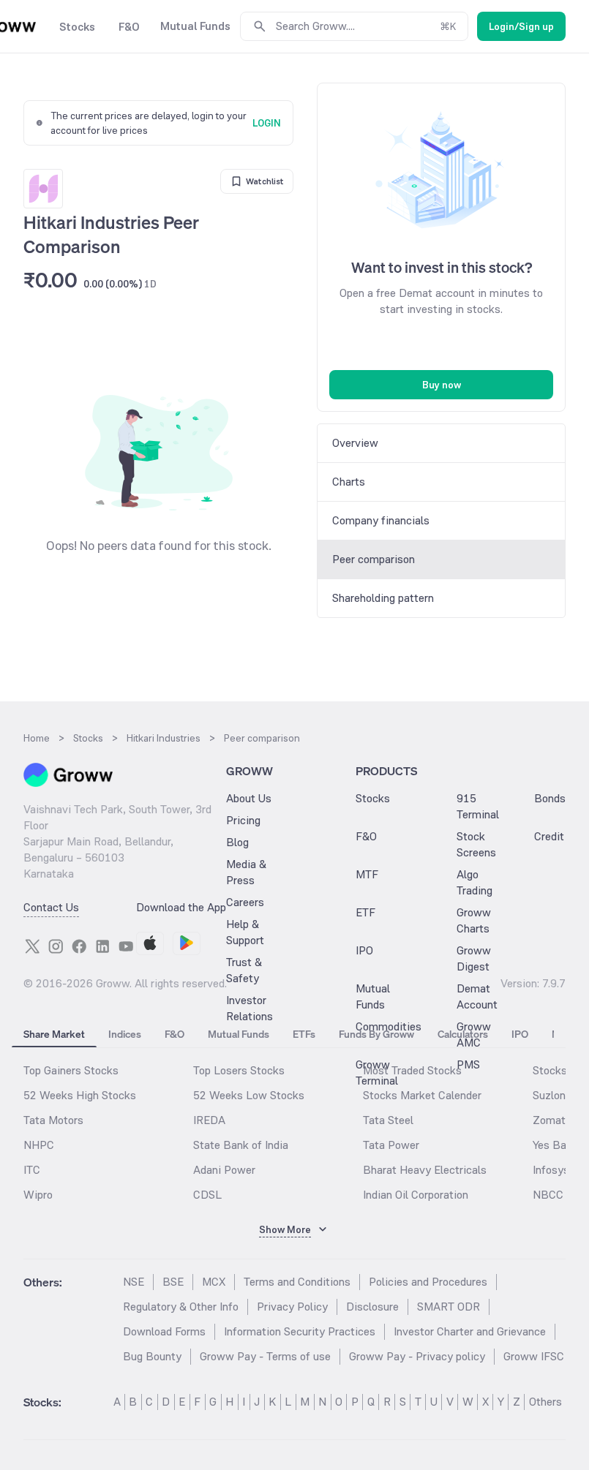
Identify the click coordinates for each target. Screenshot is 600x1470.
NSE (133, 1281)
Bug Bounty (152, 1356)
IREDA (209, 1120)
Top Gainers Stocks (71, 1070)
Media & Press (246, 872)
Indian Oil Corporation (415, 1194)
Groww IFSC (533, 1356)
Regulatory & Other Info (181, 1306)
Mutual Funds (373, 996)
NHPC (38, 1145)
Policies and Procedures (428, 1281)
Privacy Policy (292, 1306)
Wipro (38, 1194)
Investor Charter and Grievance (470, 1331)
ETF (365, 912)
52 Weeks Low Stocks (248, 1095)
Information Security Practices (299, 1331)
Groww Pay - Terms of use (265, 1356)
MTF (367, 874)
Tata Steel (388, 1120)
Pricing (243, 820)
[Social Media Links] (32, 946)
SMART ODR (448, 1306)
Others (545, 1401)
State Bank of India (240, 1145)
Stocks (373, 798)
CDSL (207, 1194)
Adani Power (224, 1169)
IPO (364, 950)
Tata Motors (53, 1120)
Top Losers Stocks (239, 1070)
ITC (31, 1169)
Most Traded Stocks (412, 1070)
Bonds (550, 798)
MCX (213, 1281)
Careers (245, 902)
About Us (248, 798)
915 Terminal (478, 806)
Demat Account (477, 996)
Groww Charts (474, 920)
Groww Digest (474, 958)
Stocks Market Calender (422, 1095)
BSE (173, 1281)
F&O (366, 836)
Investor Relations (249, 1008)
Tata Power (391, 1145)
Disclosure (372, 1306)
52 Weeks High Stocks (79, 1095)
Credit (549, 836)
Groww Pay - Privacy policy (417, 1356)
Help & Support (245, 932)
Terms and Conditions (297, 1281)
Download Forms (164, 1331)
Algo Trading (474, 882)
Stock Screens (476, 844)
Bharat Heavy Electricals (425, 1169)
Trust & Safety (244, 970)
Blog (237, 842)
